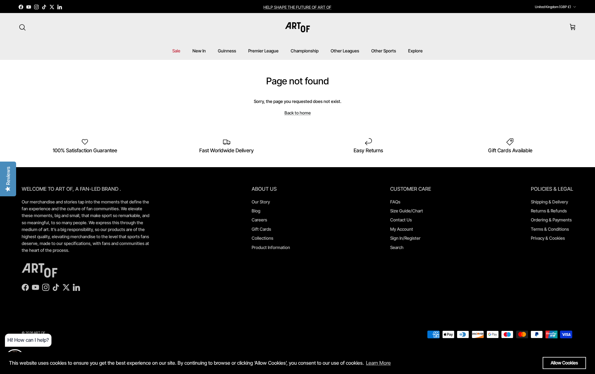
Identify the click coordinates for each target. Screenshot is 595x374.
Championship (305, 50)
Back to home (297, 112)
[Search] (22, 27)
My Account (401, 229)
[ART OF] (297, 27)
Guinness (227, 50)
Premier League (263, 50)
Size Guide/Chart (406, 210)
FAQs (395, 201)
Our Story (261, 201)
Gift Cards (261, 229)
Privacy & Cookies (548, 238)
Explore (415, 50)
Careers (259, 219)
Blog (256, 210)
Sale (176, 50)
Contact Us (401, 219)
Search (396, 247)
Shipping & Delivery (549, 201)
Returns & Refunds (549, 210)
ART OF (39, 333)
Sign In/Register (405, 238)
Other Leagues (345, 50)
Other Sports (383, 50)
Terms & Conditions (550, 229)
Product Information (271, 247)
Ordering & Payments (551, 219)
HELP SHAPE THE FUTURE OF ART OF (297, 6)
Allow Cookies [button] (564, 362)
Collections (262, 238)
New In (199, 50)
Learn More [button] (378, 363)
